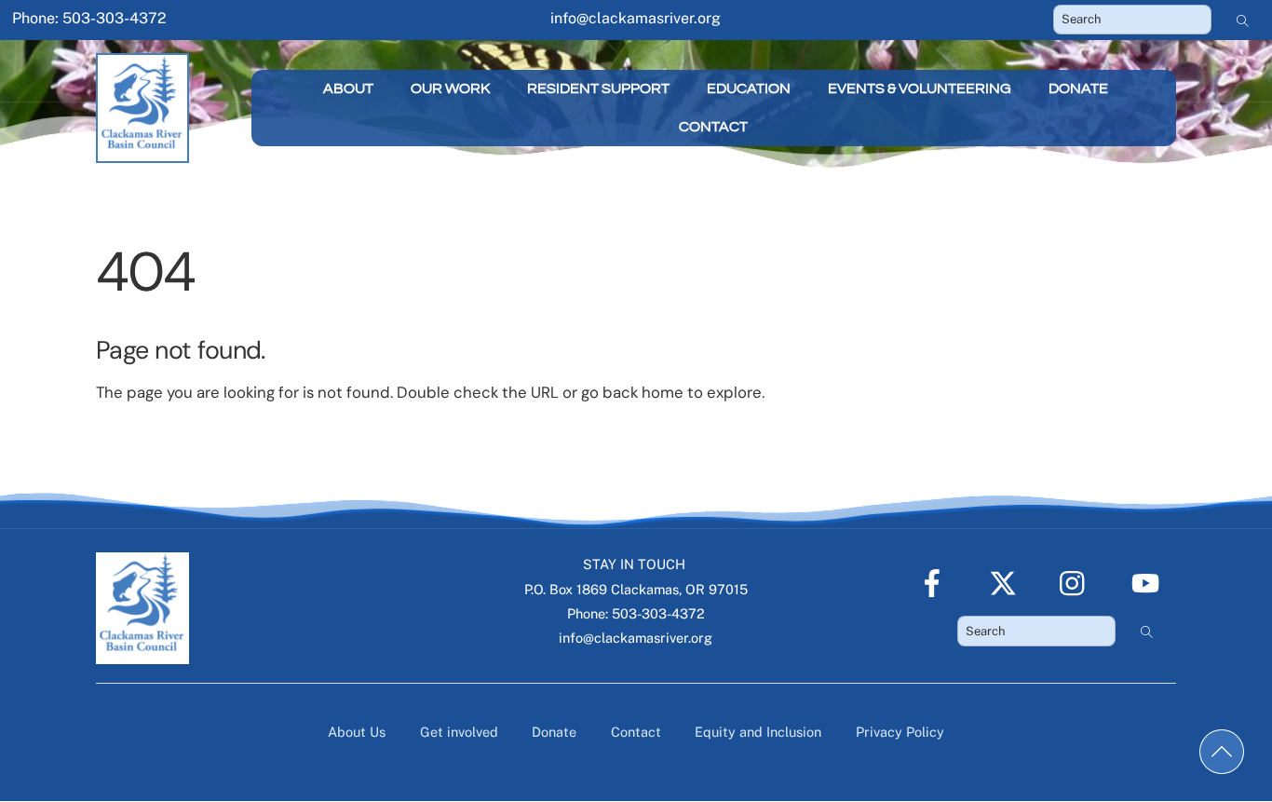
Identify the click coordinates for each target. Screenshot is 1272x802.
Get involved (459, 732)
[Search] (1243, 19)
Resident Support (598, 88)
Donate (1078, 88)
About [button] (348, 88)
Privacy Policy (900, 732)
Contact (713, 126)
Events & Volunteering (919, 88)
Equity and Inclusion (758, 732)
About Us (357, 732)
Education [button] (749, 88)
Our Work (450, 88)
